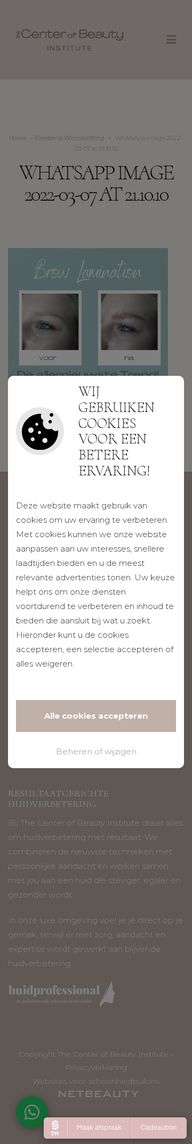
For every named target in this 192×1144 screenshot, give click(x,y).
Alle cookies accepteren (96, 716)
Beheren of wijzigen (96, 751)
